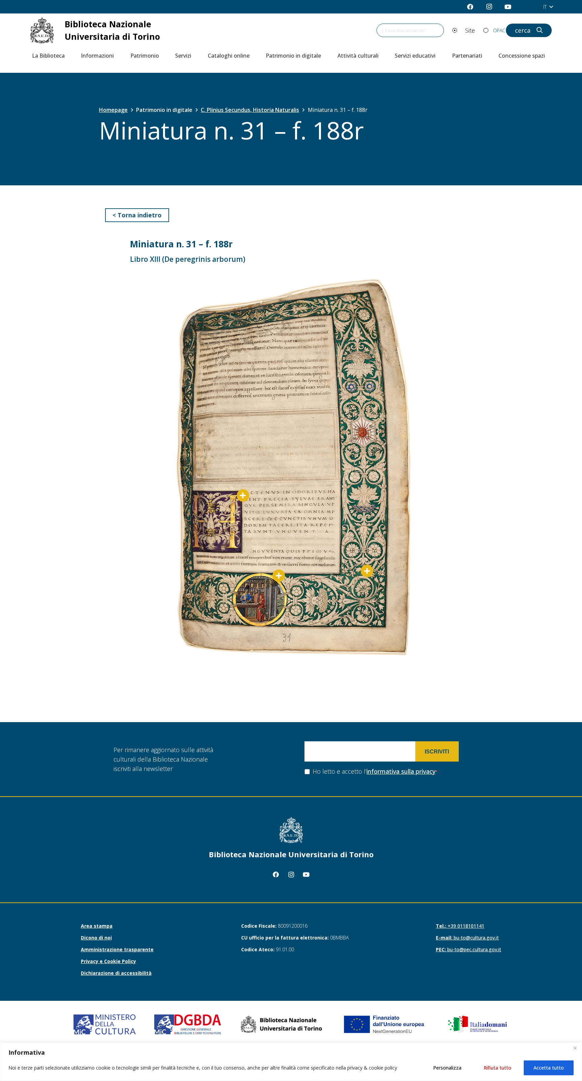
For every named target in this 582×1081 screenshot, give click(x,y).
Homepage (113, 110)
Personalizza (447, 1067)
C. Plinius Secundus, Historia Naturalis (250, 110)
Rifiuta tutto (497, 1067)
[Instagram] (489, 7)
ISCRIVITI (437, 751)
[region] (291, 1061)
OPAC (499, 30)
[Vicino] (575, 1048)
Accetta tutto (549, 1067)
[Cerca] (536, 30)
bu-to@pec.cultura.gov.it (468, 949)
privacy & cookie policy (372, 1067)
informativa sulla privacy (400, 771)
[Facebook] (470, 7)
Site (470, 30)
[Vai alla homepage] (103, 30)
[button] (548, 7)
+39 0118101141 (460, 926)
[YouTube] (508, 7)
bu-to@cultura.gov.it (467, 937)
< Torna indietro (137, 215)
